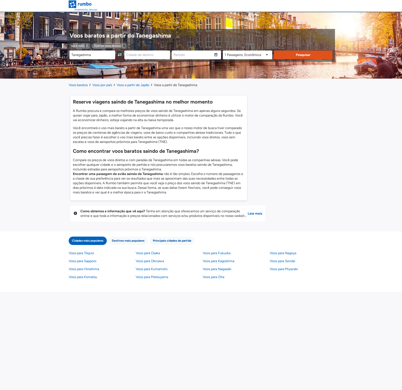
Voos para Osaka (148, 253)
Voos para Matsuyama (152, 277)
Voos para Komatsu (83, 277)
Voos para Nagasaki (217, 269)
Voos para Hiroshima (84, 269)
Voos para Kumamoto (152, 269)
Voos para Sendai (282, 261)
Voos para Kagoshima (218, 261)
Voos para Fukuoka (217, 253)
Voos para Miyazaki (284, 269)
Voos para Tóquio (81, 253)
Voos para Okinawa (150, 261)
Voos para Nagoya (283, 253)
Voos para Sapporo (82, 261)
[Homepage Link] (83, 4)
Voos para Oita (213, 277)
